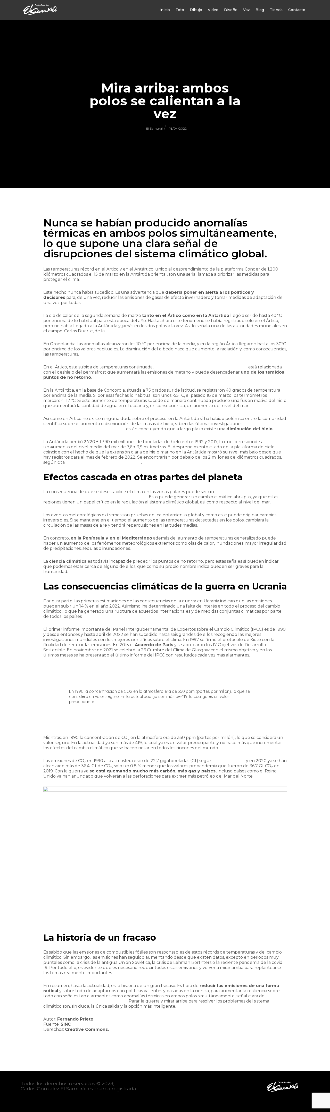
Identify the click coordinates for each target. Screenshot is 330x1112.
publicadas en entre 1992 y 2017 (84, 428)
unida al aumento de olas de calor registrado (200, 367)
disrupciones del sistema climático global (85, 1001)
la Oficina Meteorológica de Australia (103, 462)
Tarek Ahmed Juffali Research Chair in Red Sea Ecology (163, 330)
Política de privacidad (47, 1099)
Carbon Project (229, 760)
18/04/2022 (178, 128)
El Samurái (154, 128)
